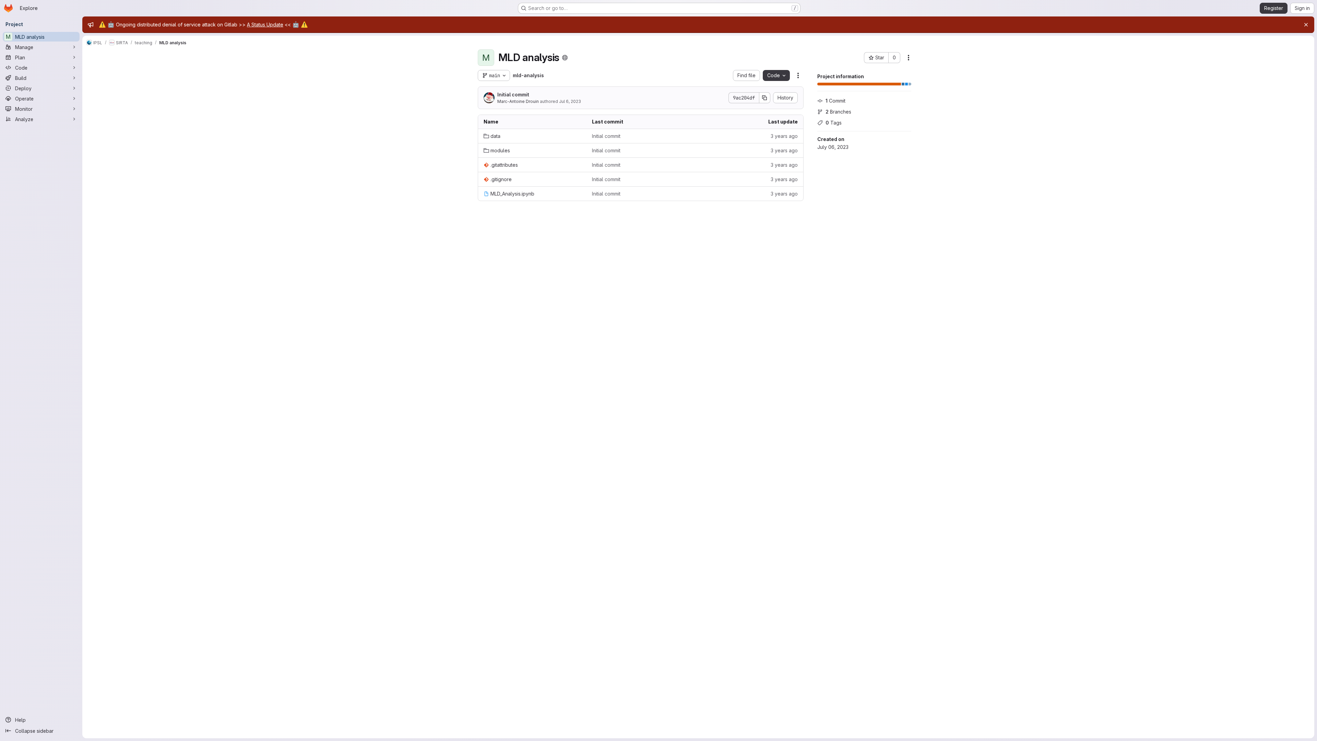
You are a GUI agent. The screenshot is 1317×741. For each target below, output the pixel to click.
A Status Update (265, 24)
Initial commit (513, 94)
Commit (835, 101)
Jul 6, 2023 (570, 101)
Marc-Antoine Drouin (518, 101)
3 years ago (784, 136)
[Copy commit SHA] (764, 97)
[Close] (1306, 25)
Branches (838, 112)
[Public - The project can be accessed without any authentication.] (565, 57)
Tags (834, 123)
